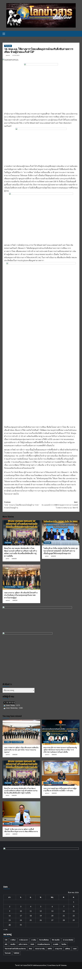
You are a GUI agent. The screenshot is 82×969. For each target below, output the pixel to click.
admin (7, 558)
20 (52, 916)
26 (41, 920)
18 (31, 916)
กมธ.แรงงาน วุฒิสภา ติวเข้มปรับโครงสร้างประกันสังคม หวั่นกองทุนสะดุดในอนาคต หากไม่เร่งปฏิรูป (20, 595)
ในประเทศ (8, 46)
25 (31, 920)
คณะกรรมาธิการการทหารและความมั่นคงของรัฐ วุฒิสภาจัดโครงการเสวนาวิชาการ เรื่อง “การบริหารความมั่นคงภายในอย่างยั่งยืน (60, 749)
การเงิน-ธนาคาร (23, 940)
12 (41, 911)
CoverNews (51, 965)
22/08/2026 (14, 559)
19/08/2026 (53, 556)
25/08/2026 (54, 754)
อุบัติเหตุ (67, 948)
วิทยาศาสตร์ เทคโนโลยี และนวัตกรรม (15, 948)
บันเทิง (32, 944)
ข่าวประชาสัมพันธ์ (10, 587)
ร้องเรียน (64, 944)
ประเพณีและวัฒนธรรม (43, 944)
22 (74, 916)
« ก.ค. (5, 929)
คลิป (6, 944)
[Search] (78, 34)
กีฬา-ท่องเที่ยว (56, 940)
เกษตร (75, 948)
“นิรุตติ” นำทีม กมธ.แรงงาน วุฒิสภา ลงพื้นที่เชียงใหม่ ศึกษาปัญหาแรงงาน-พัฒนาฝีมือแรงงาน (21, 830)
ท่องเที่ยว (12, 944)
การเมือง (7, 742)
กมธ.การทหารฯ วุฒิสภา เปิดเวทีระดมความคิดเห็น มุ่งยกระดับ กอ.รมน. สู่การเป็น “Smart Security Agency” (21, 749)
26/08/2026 (14, 754)
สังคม (30, 948)
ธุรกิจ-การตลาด (23, 944)
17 (21, 916)
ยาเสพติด (55, 944)
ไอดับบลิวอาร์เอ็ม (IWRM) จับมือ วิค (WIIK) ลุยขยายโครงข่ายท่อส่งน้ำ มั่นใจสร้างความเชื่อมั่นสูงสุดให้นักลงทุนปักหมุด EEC (60, 551)
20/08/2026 (54, 793)
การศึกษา (13, 940)
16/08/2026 (14, 600)
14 (64, 911)
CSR (6, 940)
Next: (59, 505)
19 (41, 916)
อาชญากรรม (58, 948)
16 (10, 916)
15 (74, 911)
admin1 (8, 55)
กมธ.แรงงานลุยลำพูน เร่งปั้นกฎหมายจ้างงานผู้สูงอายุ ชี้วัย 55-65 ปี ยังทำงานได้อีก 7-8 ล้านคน (60, 789)
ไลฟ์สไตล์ (16, 953)
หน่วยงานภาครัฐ (40, 948)
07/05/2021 (16, 55)
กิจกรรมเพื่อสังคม (44, 940)
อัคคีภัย (50, 948)
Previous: (21, 505)
